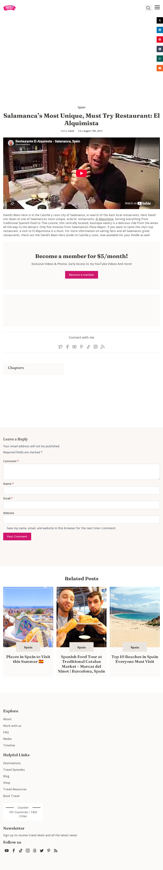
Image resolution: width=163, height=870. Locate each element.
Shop (6, 783)
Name (8, 483)
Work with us (12, 726)
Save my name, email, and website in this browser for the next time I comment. (61, 528)
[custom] (60, 346)
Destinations (12, 763)
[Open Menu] (157, 7)
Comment (11, 461)
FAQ (6, 732)
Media (7, 739)
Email (8, 498)
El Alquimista (104, 219)
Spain (81, 107)
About (7, 719)
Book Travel (11, 796)
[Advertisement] (33, 397)
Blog (6, 776)
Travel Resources (15, 789)
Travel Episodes (14, 770)
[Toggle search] (148, 8)
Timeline (9, 745)
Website (8, 513)
